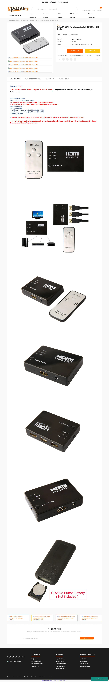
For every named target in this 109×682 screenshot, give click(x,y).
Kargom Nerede (86, 10)
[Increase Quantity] (63, 51)
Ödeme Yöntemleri (61, 663)
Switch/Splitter (76, 39)
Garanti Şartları (60, 668)
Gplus (59, 25)
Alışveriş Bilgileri (60, 659)
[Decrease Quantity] (58, 51)
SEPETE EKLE (75, 51)
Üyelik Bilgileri (83, 659)
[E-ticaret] (54, 681)
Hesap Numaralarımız (37, 663)
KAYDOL (86, 638)
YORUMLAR (50, 79)
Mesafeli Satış (60, 661)
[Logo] (18, 9)
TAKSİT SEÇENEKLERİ (32, 79)
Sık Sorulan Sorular (85, 666)
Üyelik (93, 10)
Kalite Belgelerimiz (37, 661)
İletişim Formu (35, 666)
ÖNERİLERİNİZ (64, 79)
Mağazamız (35, 659)
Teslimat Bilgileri (60, 666)
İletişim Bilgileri (84, 661)
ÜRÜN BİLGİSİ (15, 79)
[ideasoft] (45, 681)
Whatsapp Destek (101, 679)
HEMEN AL (92, 51)
